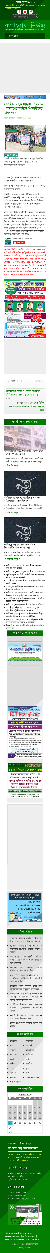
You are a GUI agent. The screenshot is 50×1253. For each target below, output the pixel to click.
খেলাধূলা (13, 1072)
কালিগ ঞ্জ (18, 380)
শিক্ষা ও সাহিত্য (15, 1081)
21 (30, 1117)
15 (35, 1112)
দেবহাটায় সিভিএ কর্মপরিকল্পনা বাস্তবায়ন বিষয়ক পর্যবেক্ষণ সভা (26, 406)
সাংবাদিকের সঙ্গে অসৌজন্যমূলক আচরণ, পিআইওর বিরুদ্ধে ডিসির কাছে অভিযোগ (25, 599)
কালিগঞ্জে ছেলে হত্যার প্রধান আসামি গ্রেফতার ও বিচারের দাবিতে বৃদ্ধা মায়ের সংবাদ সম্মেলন (24, 594)
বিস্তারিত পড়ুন (12, 465)
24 (10, 1123)
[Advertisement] (25, 68)
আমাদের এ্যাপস (25, 1233)
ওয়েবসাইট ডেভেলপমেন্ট (14, 1239)
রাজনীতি (29, 1063)
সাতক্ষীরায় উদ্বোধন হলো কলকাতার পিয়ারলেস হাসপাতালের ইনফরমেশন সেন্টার (26, 1007)
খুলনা (12, 1059)
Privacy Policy (32, 1239)
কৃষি (27, 1068)
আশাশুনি (29, 1045)
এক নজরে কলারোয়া (12, 1236)
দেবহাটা (13, 1050)
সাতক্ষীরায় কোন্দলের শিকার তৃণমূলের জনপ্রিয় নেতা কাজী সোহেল (25, 582)
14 (30, 1112)
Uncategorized (33, 1077)
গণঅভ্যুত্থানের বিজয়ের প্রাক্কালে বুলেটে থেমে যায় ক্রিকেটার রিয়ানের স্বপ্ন (24, 588)
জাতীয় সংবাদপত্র (29, 1236)
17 (10, 1117)
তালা (11, 1045)
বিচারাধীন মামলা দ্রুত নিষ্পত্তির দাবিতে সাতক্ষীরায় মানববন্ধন (25, 627)
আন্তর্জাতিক (30, 1050)
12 (20, 1112)
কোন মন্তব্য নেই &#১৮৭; (33, 380)
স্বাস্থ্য (27, 1072)
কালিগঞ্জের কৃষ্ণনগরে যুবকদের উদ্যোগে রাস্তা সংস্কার (26, 571)
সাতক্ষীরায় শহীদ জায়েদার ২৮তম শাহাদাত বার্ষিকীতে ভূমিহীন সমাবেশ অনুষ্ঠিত (22, 609)
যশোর (28, 1059)
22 (35, 1117)
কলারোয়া (13, 1041)
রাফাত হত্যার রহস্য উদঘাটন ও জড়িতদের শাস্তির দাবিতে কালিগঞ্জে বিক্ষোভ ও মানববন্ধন (24, 621)
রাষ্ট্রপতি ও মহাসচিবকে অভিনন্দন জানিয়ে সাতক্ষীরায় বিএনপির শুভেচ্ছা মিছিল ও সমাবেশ (26, 948)
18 (15, 1117)
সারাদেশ (13, 1068)
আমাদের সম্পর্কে (11, 1233)
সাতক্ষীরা (29, 1041)
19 (20, 1117)
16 (40, 1112)
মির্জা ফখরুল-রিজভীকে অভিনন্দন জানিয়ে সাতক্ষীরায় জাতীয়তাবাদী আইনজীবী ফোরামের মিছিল (26, 978)
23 (40, 1117)
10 (10, 1112)
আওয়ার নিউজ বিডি (16, 1154)
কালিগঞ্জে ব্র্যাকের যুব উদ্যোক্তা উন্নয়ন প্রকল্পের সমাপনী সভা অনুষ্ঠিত (24, 566)
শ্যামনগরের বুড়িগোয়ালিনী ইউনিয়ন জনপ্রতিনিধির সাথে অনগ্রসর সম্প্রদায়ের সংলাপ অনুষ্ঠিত (26, 959)
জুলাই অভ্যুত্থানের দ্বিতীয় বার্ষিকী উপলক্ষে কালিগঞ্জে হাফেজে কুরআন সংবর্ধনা (25, 576)
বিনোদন (13, 1077)
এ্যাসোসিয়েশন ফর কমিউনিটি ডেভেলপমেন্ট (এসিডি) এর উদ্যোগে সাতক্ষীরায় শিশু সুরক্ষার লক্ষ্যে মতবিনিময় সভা (26, 996)
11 (15, 1112)
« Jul (10, 1132)
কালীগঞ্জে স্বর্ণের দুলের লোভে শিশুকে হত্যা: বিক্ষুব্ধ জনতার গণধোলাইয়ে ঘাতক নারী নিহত (24, 615)
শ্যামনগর (13, 1054)
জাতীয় (12, 1063)
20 (25, 1117)
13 (25, 1112)
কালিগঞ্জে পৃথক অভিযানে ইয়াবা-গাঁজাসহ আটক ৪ (25, 604)
